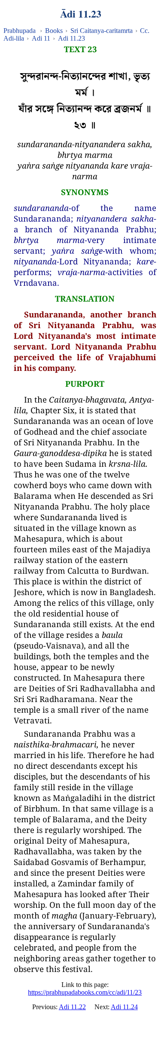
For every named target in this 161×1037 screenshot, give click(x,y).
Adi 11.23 (71, 38)
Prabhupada (19, 30)
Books (54, 30)
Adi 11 (41, 38)
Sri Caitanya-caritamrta (101, 30)
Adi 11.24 (124, 1006)
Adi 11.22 (72, 1006)
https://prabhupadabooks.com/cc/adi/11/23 (85, 992)
